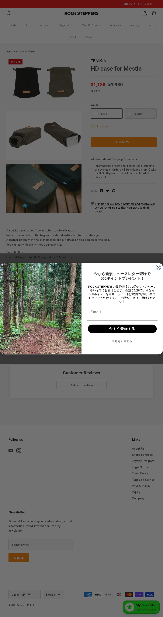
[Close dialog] (158, 267)
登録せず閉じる (122, 341)
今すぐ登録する (122, 328)
